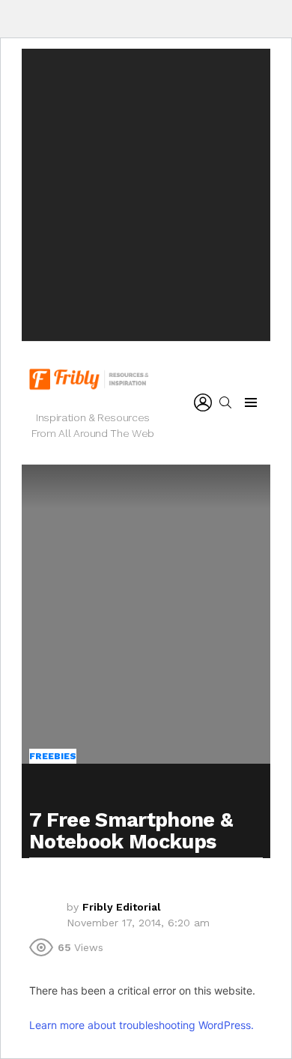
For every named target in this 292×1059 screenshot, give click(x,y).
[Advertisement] (146, 195)
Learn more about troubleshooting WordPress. (141, 1025)
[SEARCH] (225, 402)
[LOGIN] (203, 402)
